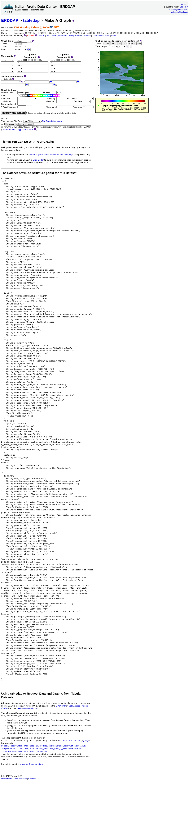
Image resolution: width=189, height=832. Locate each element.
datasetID (64, 741)
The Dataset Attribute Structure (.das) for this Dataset (38, 173)
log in (183, 4)
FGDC (42, 36)
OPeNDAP (61, 706)
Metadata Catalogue (179, 12)
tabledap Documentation (31, 764)
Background (74, 36)
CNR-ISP (184, 7)
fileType (75, 741)
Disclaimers (6, 779)
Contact (32, 779)
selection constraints (26, 708)
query (86, 741)
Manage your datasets (178, 9)
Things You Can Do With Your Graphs (27, 141)
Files (113, 36)
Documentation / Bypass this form (17, 129)
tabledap (31, 20)
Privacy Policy (20, 779)
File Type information (52, 121)
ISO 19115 (51, 36)
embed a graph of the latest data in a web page (51, 154)
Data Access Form (101, 36)
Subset (87, 36)
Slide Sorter (38, 160)
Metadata (62, 36)
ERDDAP (9, 20)
